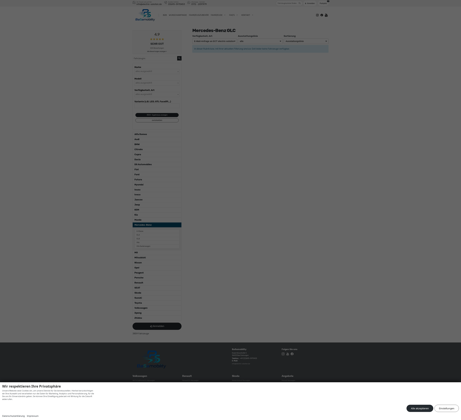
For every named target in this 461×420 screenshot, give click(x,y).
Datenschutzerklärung (13, 415)
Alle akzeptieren (420, 408)
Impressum (33, 415)
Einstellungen (446, 408)
